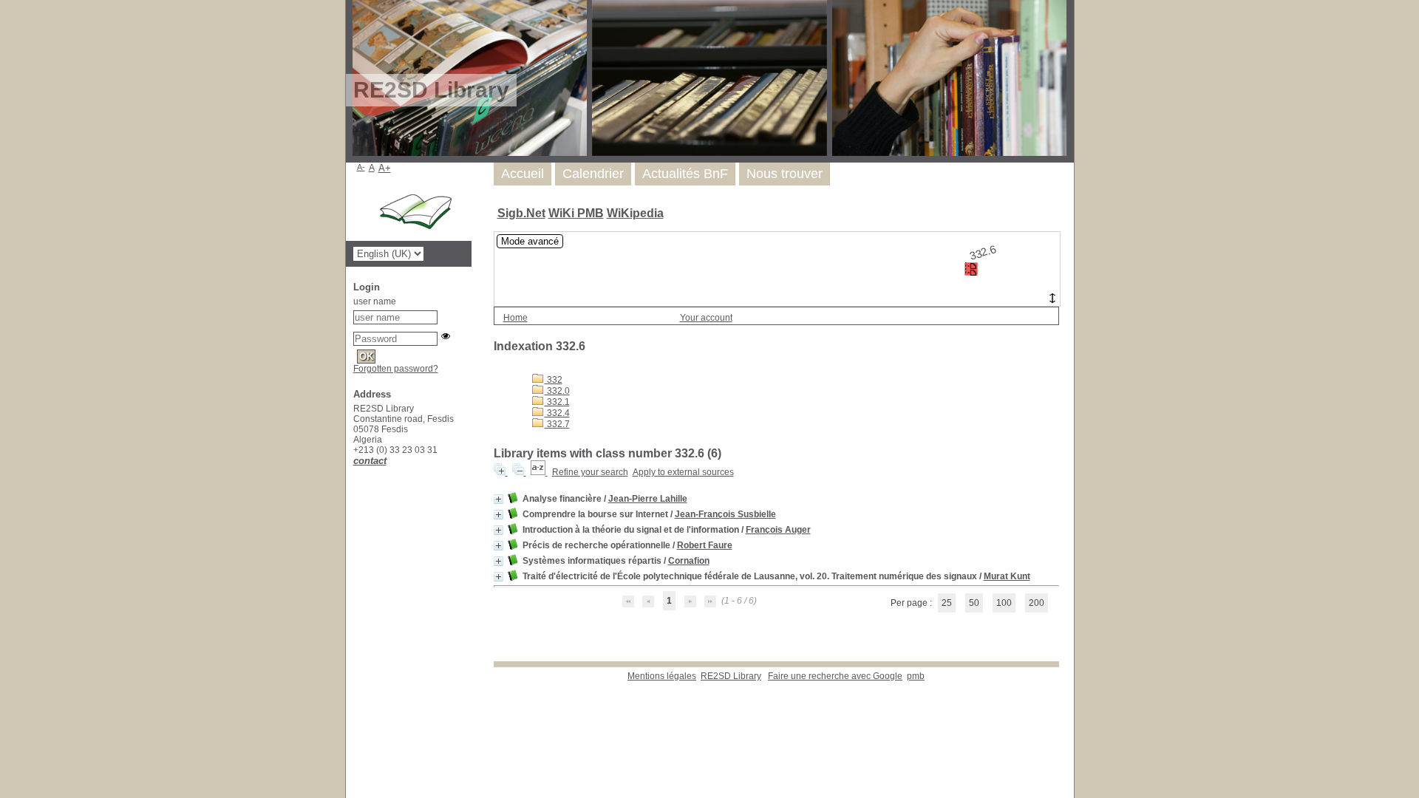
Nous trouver (784, 173)
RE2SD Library (731, 676)
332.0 (557, 391)
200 (1036, 603)
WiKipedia (635, 213)
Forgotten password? (395, 369)
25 (947, 603)
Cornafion (689, 561)
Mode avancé (530, 241)
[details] (498, 499)
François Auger (778, 530)
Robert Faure (704, 545)
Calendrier (593, 173)
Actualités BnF (685, 173)
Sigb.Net (521, 213)
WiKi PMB (576, 213)
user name (374, 301)
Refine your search (590, 472)
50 (974, 603)
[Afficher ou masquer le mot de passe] (445, 336)
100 (1004, 603)
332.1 (557, 402)
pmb (916, 676)
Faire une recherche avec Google (835, 676)
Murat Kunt (1007, 576)
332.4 (557, 413)
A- (361, 167)
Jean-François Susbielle (725, 514)
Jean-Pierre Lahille (647, 499)
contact (370, 460)
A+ (384, 168)
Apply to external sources (683, 472)
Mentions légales (661, 676)
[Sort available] (539, 472)
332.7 (557, 424)
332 (553, 380)
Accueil (522, 173)
